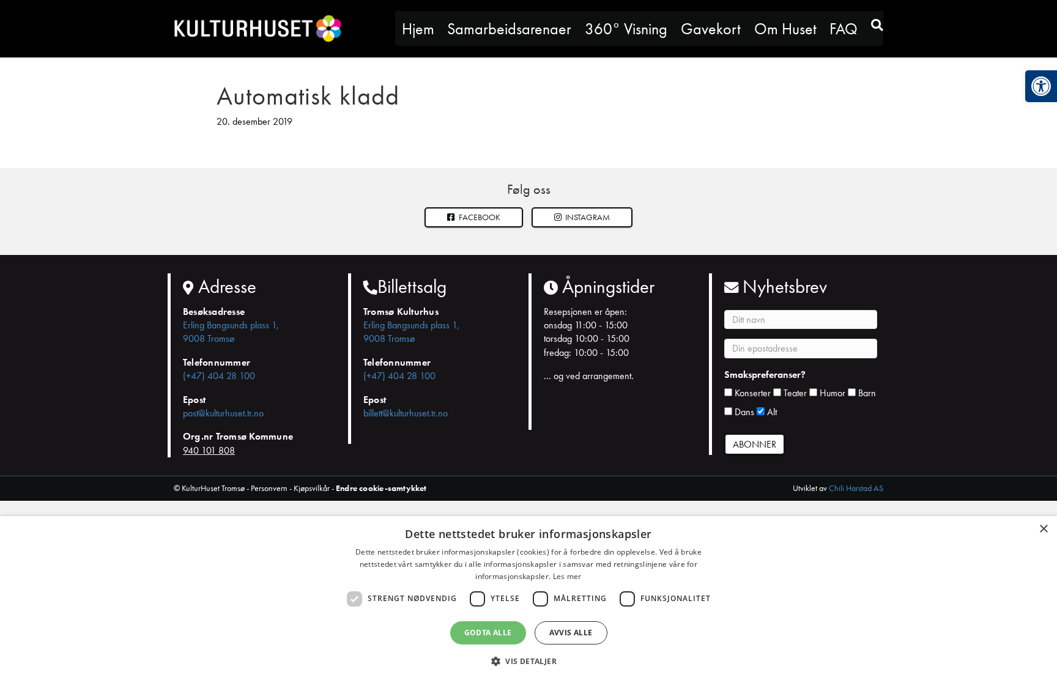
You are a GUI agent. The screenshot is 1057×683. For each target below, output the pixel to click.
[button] (582, 217)
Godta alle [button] (488, 632)
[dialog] (528, 599)
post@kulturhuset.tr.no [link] (223, 413)
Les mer (567, 576)
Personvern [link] (269, 487)
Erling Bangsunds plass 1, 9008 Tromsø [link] (231, 332)
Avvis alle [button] (571, 632)
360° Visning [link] (626, 28)
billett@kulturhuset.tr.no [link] (405, 413)
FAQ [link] (843, 28)
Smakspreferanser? (765, 374)
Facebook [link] (478, 217)
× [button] (1043, 529)
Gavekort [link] (711, 28)
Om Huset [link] (785, 28)
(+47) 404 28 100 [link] (219, 375)
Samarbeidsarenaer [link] (509, 28)
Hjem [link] (418, 28)
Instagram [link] (586, 217)
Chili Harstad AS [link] (856, 487)
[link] (1041, 86)
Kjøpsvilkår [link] (312, 487)
